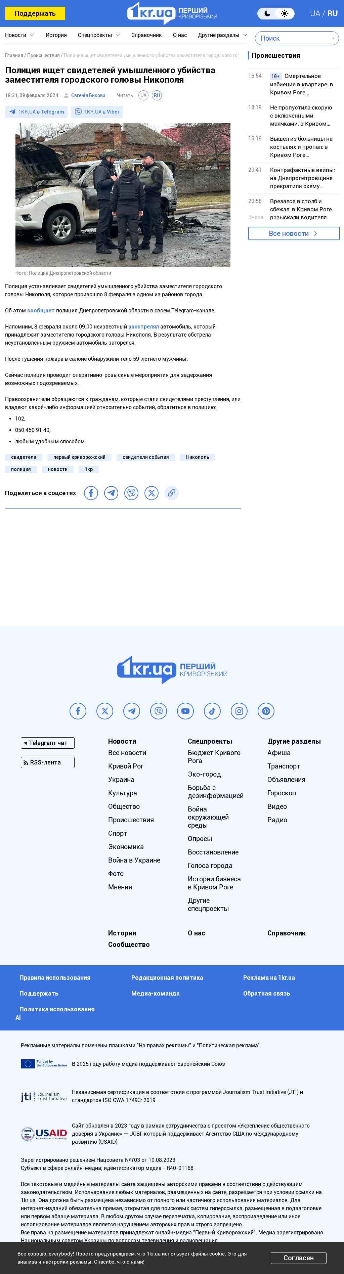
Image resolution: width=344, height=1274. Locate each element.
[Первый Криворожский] (172, 13)
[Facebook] (91, 493)
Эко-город (204, 774)
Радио (277, 820)
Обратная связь (266, 993)
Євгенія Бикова (88, 95)
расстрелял (143, 326)
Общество (124, 806)
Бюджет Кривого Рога (214, 757)
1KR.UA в (41, 112)
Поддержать (35, 13)
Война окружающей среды (208, 817)
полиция (21, 469)
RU (332, 13)
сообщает (41, 310)
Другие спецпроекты (208, 904)
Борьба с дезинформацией (216, 792)
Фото (116, 874)
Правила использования (55, 977)
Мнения (120, 887)
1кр (89, 469)
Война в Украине (134, 860)
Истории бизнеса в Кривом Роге (214, 883)
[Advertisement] (123, 562)
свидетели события (146, 457)
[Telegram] (111, 493)
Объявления (286, 780)
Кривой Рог (125, 766)
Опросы (200, 839)
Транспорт (283, 766)
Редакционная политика (167, 977)
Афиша (279, 753)
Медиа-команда (155, 993)
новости (58, 469)
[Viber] (131, 493)
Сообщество (129, 944)
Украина (121, 780)
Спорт (117, 833)
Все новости (289, 233)
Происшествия (131, 820)
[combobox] (292, 38)
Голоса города (210, 866)
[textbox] (292, 38)
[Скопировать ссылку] (172, 493)
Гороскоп (281, 793)
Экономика (126, 847)
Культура (122, 793)
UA (315, 13)
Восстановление (213, 852)
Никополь (197, 457)
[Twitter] (151, 493)
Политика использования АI (55, 1013)
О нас (180, 35)
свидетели (23, 457)
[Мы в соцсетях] (78, 711)
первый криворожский (79, 457)
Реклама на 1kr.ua (269, 977)
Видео (277, 806)
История (56, 35)
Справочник (146, 35)
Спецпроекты (95, 35)
